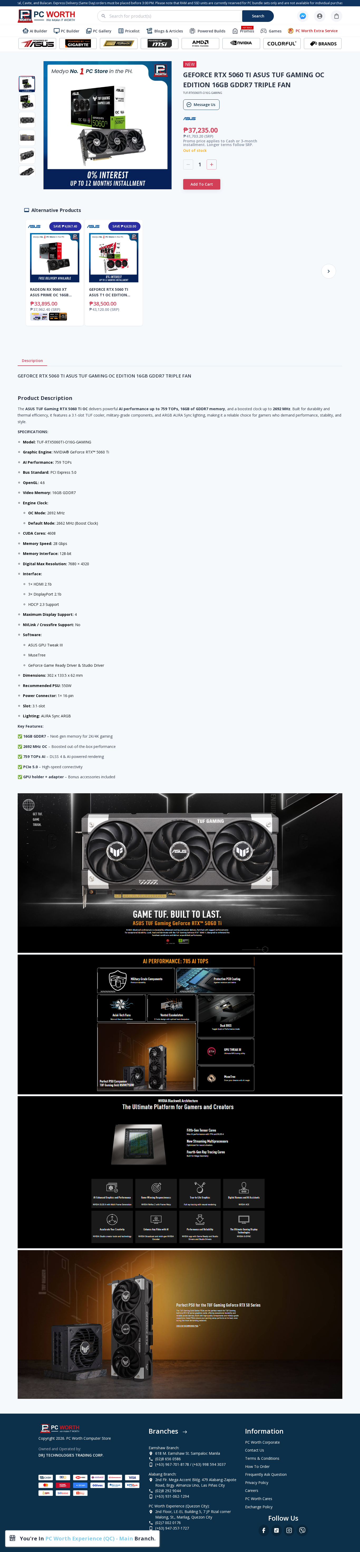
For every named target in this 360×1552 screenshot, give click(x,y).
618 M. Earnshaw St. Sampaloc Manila (187, 1453)
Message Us (204, 104)
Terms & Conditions (262, 1458)
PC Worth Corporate (262, 1442)
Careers (251, 1490)
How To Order (257, 1466)
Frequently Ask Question (266, 1474)
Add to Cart (202, 184)
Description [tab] (32, 360)
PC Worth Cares (258, 1498)
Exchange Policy (259, 1506)
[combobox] (188, 16)
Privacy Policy (256, 1482)
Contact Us (254, 1450)
